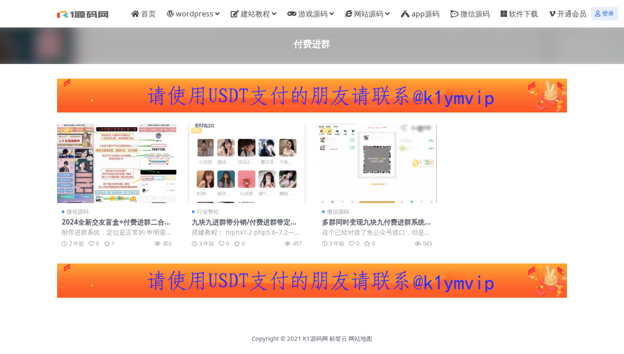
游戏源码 (313, 14)
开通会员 (572, 14)
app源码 (425, 14)
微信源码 (475, 14)
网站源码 (368, 14)
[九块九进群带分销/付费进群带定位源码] (247, 163)
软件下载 (523, 14)
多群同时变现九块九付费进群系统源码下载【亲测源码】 (377, 226)
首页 (148, 14)
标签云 (338, 338)
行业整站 (208, 211)
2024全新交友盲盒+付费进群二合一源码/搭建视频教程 (116, 226)
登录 (608, 13)
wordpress (194, 14)
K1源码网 (315, 338)
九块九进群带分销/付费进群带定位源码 (244, 226)
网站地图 (360, 338)
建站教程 (255, 14)
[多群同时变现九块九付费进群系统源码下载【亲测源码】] (377, 163)
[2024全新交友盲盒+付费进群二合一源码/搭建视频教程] (116, 163)
